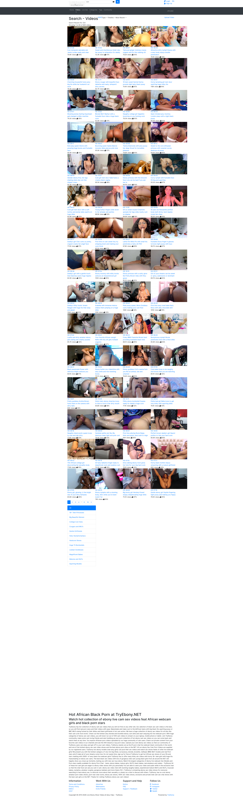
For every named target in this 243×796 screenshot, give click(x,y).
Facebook (155, 784)
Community (108, 10)
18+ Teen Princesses (76, 512)
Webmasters (100, 786)
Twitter (154, 789)
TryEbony (170, 795)
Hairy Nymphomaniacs (77, 536)
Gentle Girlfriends (75, 531)
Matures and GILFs (76, 559)
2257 (71, 791)
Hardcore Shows (75, 540)
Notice (125, 784)
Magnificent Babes (76, 554)
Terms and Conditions (77, 784)
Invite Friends (100, 789)
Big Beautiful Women (76, 517)
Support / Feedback (130, 789)
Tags (100, 10)
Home (72, 10)
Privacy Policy (74, 786)
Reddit (154, 791)
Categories (93, 10)
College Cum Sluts (76, 522)
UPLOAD (170, 11)
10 (88, 502)
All (70, 508)
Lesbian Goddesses (76, 550)
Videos (77, 10)
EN (173, 1)
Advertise (99, 784)
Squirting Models (75, 564)
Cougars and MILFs (76, 526)
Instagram (155, 786)
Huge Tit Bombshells (76, 545)
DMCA (71, 789)
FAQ (124, 786)
